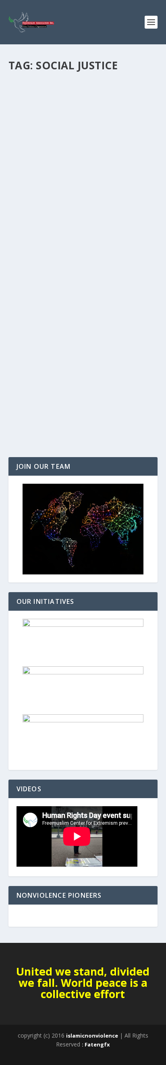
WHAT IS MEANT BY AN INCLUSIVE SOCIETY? (73, 364)
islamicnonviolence (92, 1035)
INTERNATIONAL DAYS (42, 190)
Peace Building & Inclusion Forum (54, 380)
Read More (37, 232)
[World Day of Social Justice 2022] (83, 121)
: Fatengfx (96, 1044)
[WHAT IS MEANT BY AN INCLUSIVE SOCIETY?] (83, 302)
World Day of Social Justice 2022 (77, 178)
